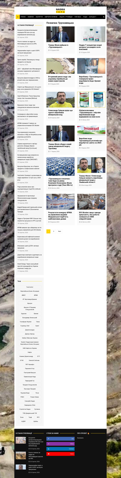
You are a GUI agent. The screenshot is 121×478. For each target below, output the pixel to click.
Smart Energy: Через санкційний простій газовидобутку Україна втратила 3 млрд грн (27, 266)
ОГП (38, 356)
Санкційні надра (30, 401)
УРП (38, 417)
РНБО (22, 397)
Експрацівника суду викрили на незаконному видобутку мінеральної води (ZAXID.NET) (28, 157)
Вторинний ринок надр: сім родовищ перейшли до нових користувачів (59, 79)
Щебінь (35, 421)
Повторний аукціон (30, 372)
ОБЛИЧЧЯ (39, 17)
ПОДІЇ (85, 17)
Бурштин (23, 313)
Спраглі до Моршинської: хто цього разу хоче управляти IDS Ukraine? (29, 88)
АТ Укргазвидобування (30, 299)
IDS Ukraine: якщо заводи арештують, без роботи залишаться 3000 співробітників (90, 215)
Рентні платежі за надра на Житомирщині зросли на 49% (27, 43)
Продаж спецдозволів (30, 385)
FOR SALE (78, 17)
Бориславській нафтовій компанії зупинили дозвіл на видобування (28, 238)
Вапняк (36, 313)
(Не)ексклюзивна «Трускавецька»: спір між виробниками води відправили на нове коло (90, 113)
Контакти (80, 438)
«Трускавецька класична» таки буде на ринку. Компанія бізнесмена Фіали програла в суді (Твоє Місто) (60, 182)
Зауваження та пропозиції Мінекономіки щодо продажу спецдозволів (27, 198)
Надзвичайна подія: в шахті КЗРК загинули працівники (28, 52)
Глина (38, 322)
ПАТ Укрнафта (29, 364)
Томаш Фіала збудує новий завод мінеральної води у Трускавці (59, 146)
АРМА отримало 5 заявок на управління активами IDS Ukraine (28, 124)
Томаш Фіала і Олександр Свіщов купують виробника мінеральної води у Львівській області (90, 179)
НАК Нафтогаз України (30, 348)
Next (59, 231)
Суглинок (37, 409)
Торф (30, 417)
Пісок (37, 393)
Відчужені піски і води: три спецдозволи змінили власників (28, 106)
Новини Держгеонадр (26, 356)
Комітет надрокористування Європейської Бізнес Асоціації (29, 343)
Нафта (30, 352)
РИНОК (23, 17)
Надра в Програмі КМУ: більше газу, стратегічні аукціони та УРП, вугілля (29, 220)
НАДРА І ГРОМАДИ (65, 17)
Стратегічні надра (24, 409)
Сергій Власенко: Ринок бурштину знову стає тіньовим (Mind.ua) (28, 97)
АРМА (36, 295)
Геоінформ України (25, 322)
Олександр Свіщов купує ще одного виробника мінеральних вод (60, 112)
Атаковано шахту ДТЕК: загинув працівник (28, 247)
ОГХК (21, 360)
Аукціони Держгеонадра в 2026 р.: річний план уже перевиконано (28, 79)
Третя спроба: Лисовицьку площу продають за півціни (28, 61)
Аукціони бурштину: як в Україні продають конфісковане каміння (28, 168)
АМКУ (23, 295)
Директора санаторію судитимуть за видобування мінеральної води (29, 256)
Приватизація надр (30, 376)
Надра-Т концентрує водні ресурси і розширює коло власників (90, 47)
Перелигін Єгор (29, 368)
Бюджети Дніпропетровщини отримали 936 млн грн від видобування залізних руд (27, 32)
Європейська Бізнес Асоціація (29, 291)
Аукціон (29, 303)
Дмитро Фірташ (29, 334)
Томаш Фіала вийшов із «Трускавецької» (58, 46)
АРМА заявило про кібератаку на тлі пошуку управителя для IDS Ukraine (29, 229)
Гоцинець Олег (24, 326)
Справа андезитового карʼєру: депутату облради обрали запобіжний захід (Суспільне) (27, 146)
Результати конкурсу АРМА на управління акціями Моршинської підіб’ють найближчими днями (60, 215)
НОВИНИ (31, 17)
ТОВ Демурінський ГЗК (30, 413)
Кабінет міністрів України (29, 338)
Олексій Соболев (34, 360)
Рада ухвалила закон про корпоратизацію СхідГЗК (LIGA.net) (28, 188)
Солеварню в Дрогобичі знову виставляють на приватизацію (27, 115)
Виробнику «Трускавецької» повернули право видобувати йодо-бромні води (91, 80)
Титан (21, 417)
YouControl (29, 287)
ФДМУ (23, 421)
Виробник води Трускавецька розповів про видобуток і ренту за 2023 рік (90, 141)
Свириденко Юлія (29, 405)
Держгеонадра (29, 330)
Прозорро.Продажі (30, 389)
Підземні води (25, 393)
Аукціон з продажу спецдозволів (30, 308)
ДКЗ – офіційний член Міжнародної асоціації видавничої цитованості (29, 70)
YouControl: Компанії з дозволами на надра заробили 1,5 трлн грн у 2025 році (29, 178)
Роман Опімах (34, 397)
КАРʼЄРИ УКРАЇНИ (51, 17)
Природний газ (29, 381)
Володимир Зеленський (29, 317)
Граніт (37, 326)
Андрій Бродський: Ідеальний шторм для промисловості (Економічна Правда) (29, 209)
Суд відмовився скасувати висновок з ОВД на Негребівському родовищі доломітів (29, 134)
